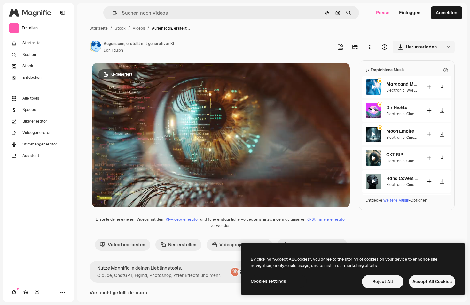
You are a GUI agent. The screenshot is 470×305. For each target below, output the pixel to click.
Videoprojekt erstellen (243, 245)
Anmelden (446, 13)
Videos (139, 28)
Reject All (382, 281)
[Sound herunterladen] (442, 87)
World (411, 90)
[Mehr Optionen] (369, 47)
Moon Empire (400, 131)
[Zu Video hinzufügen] (429, 87)
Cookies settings (268, 281)
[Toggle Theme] (37, 292)
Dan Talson (113, 50)
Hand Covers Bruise (402, 178)
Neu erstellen (182, 245)
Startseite (99, 28)
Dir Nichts (396, 107)
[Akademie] (25, 292)
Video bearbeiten (126, 245)
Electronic (395, 90)
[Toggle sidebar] (63, 13)
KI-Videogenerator (182, 219)
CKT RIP (394, 155)
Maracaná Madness (402, 84)
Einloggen (409, 13)
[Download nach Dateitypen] (448, 47)
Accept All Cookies (432, 281)
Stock (120, 28)
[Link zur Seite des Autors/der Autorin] (95, 47)
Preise (382, 13)
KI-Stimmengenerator (326, 219)
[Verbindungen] (14, 292)
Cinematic (415, 113)
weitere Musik (396, 200)
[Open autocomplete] (112, 13)
